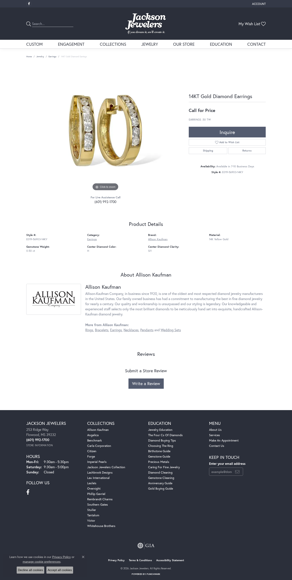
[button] (258, 3)
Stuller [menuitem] (91, 510)
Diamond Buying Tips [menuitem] (162, 440)
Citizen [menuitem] (91, 451)
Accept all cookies (60, 570)
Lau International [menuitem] (98, 478)
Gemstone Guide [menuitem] (159, 456)
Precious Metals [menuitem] (158, 462)
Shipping (208, 150)
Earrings (52, 56)
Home (29, 56)
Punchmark (153, 574)
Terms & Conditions (140, 560)
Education (221, 44)
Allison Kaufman (158, 239)
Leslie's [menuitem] (91, 483)
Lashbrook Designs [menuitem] (100, 472)
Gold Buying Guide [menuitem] (160, 488)
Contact (256, 44)
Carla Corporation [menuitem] (99, 446)
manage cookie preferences (41, 561)
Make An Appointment (224, 440)
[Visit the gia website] (146, 545)
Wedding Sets (171, 330)
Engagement (71, 44)
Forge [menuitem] (91, 456)
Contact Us (216, 446)
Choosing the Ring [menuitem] (160, 446)
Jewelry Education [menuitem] (160, 430)
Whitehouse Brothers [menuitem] (101, 526)
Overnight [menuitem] (93, 488)
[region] (105, 128)
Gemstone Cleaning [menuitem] (161, 478)
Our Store (184, 44)
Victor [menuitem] (91, 520)
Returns (247, 150)
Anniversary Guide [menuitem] (160, 483)
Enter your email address (227, 463)
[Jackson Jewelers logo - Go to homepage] (146, 23)
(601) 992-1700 (105, 201)
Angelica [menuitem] (93, 435)
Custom (34, 44)
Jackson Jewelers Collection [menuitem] (106, 467)
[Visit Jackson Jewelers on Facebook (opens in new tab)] (28, 3)
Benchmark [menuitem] (94, 440)
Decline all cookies (30, 570)
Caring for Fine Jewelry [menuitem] (164, 467)
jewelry (40, 56)
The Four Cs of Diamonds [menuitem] (165, 435)
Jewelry (149, 44)
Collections (113, 44)
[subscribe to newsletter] (237, 471)
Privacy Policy (116, 560)
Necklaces (131, 330)
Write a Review (146, 383)
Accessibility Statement (170, 560)
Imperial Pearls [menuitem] (97, 462)
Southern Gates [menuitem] (97, 504)
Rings (89, 330)
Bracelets (101, 330)
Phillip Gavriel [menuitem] (96, 494)
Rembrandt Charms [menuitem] (100, 499)
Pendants (146, 330)
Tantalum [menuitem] (93, 515)
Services (214, 435)
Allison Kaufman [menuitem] (98, 430)
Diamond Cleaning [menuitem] (160, 472)
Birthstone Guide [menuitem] (159, 451)
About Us (215, 430)
